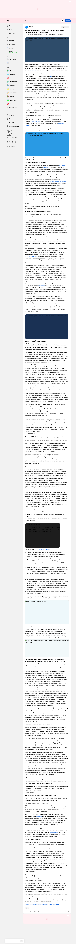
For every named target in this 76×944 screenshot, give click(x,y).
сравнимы (33, 70)
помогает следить (30, 256)
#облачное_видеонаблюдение (50, 904)
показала (39, 816)
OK (21, 941)
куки (15, 940)
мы (51, 76)
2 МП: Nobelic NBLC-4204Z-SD (43, 549)
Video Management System (58, 181)
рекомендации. (10, 147)
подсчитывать (36, 121)
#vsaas (39, 904)
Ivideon (31, 26)
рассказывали (53, 832)
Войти (68, 20)
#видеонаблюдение (31, 904)
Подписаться (65, 27)
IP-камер (27, 176)
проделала (46, 167)
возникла (42, 285)
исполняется (62, 165)
